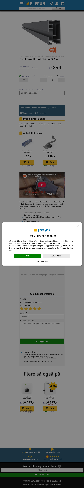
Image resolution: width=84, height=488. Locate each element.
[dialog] (42, 244)
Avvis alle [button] (56, 256)
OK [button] (27, 256)
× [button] (78, 226)
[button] (42, 261)
